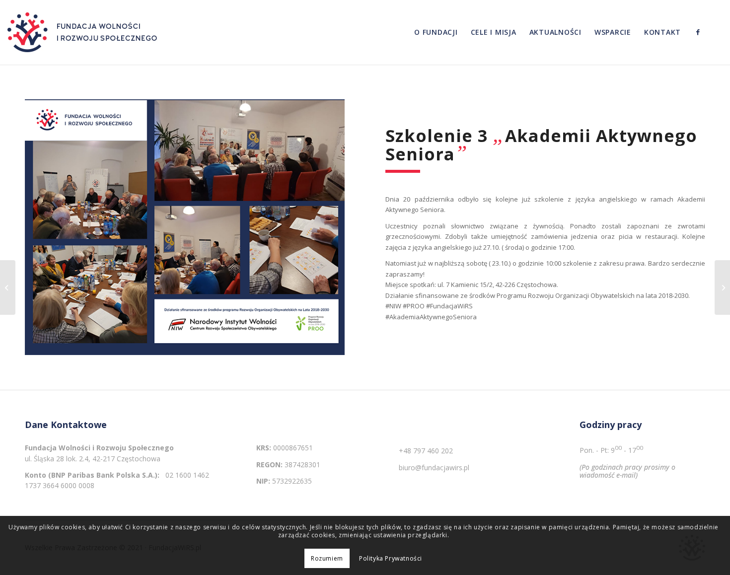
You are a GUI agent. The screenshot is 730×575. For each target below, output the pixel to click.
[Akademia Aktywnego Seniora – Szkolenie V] (722, 287)
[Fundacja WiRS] (84, 32)
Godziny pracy (611, 425)
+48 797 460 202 (426, 450)
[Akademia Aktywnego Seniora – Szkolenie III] (7, 287)
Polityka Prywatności (390, 558)
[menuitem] (436, 32)
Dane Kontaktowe (66, 425)
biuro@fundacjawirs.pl (434, 467)
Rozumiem (327, 558)
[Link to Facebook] (697, 31)
